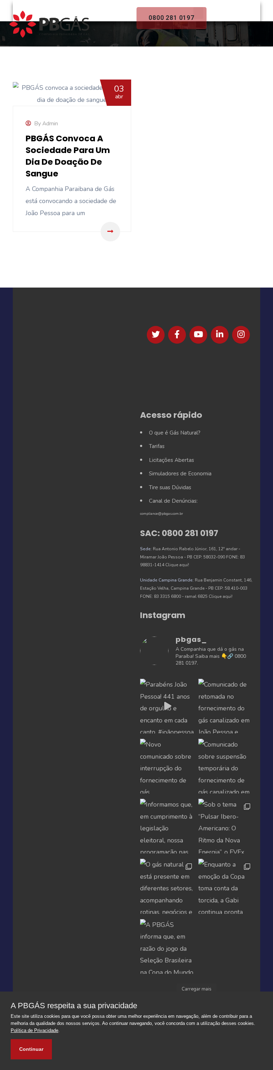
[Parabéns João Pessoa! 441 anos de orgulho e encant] (167, 706)
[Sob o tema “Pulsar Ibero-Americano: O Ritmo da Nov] (225, 826)
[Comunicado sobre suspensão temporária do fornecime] (225, 766)
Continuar (31, 1049)
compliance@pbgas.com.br (161, 513)
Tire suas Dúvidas (170, 487)
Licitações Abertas (171, 460)
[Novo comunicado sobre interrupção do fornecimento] (167, 766)
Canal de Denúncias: (173, 500)
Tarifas (157, 446)
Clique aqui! (177, 565)
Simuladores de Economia (180, 473)
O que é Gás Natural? (174, 432)
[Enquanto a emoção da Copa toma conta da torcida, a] (225, 886)
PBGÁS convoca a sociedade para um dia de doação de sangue (68, 155)
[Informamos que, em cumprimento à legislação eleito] (167, 826)
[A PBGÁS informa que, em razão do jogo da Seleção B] (167, 946)
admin (50, 123)
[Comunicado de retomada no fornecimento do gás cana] (225, 706)
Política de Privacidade (34, 1030)
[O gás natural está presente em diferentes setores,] (167, 886)
